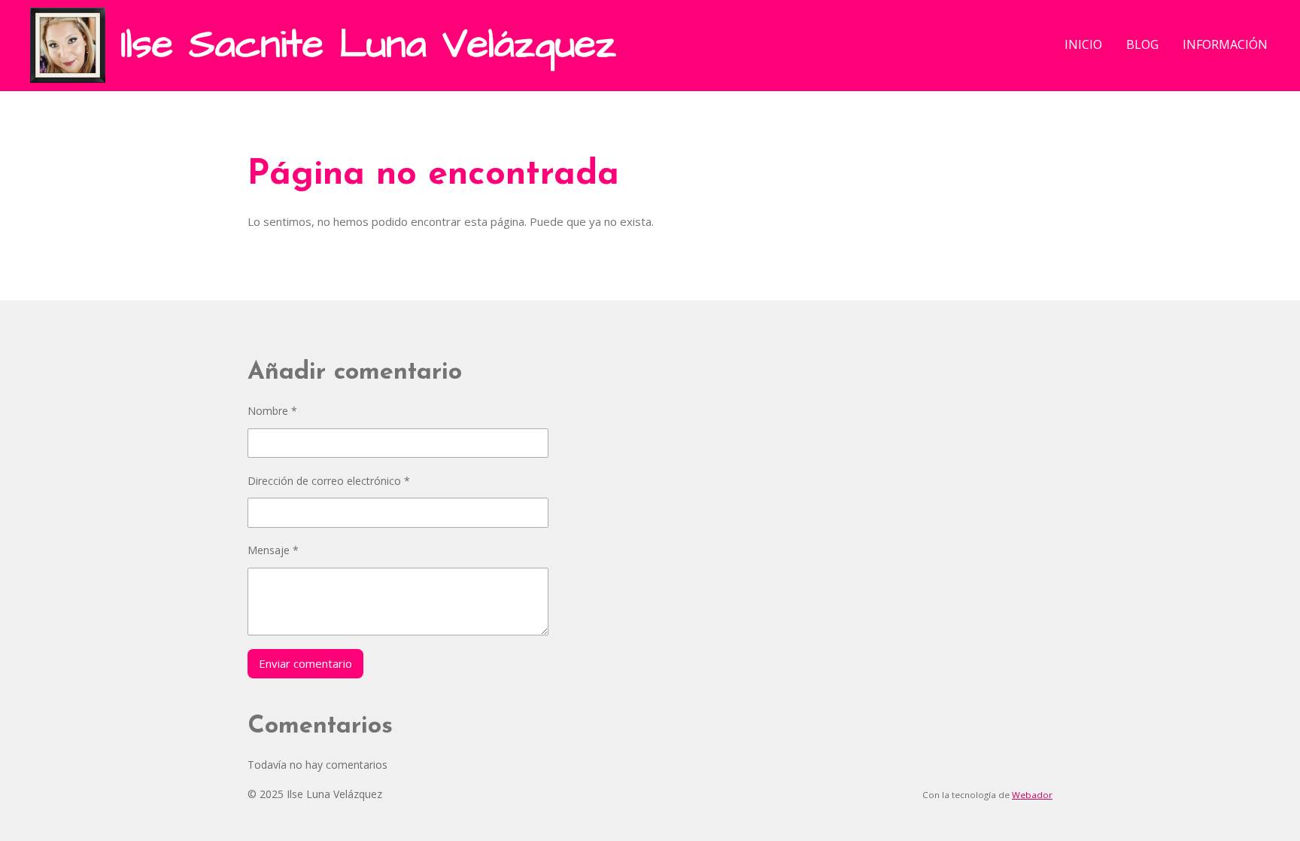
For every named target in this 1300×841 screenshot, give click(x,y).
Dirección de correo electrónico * (329, 481)
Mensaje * (273, 550)
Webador (1032, 794)
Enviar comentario (305, 663)
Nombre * (272, 411)
